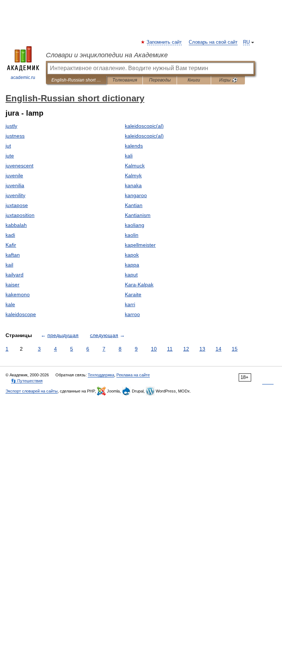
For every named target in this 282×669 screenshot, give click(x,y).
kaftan (13, 255)
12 (186, 349)
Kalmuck (135, 166)
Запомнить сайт (164, 42)
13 (202, 349)
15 (235, 349)
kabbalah (16, 225)
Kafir (11, 245)
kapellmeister (140, 245)
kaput (131, 275)
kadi (10, 235)
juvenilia (15, 185)
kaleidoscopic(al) (144, 126)
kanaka (133, 185)
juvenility (15, 195)
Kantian (133, 205)
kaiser (12, 285)
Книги (194, 80)
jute (10, 156)
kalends (134, 146)
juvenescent (19, 166)
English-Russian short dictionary (76, 80)
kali (129, 156)
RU (246, 42)
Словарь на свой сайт (213, 42)
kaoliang (134, 225)
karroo (132, 314)
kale (10, 304)
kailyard (15, 275)
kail (9, 265)
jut (8, 146)
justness (15, 136)
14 (218, 349)
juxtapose (17, 205)
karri (130, 304)
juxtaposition (20, 215)
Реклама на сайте (133, 375)
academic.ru (23, 77)
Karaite (133, 294)
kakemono (18, 294)
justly (11, 126)
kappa (132, 265)
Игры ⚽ (228, 80)
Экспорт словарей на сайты (32, 391)
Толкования (124, 80)
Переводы (160, 80)
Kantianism (138, 215)
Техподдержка (101, 375)
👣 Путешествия (27, 381)
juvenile (14, 175)
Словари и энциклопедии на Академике (107, 55)
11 (170, 349)
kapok (132, 255)
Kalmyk (133, 175)
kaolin (131, 235)
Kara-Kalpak (139, 285)
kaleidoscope (21, 314)
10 (154, 349)
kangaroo (136, 195)
